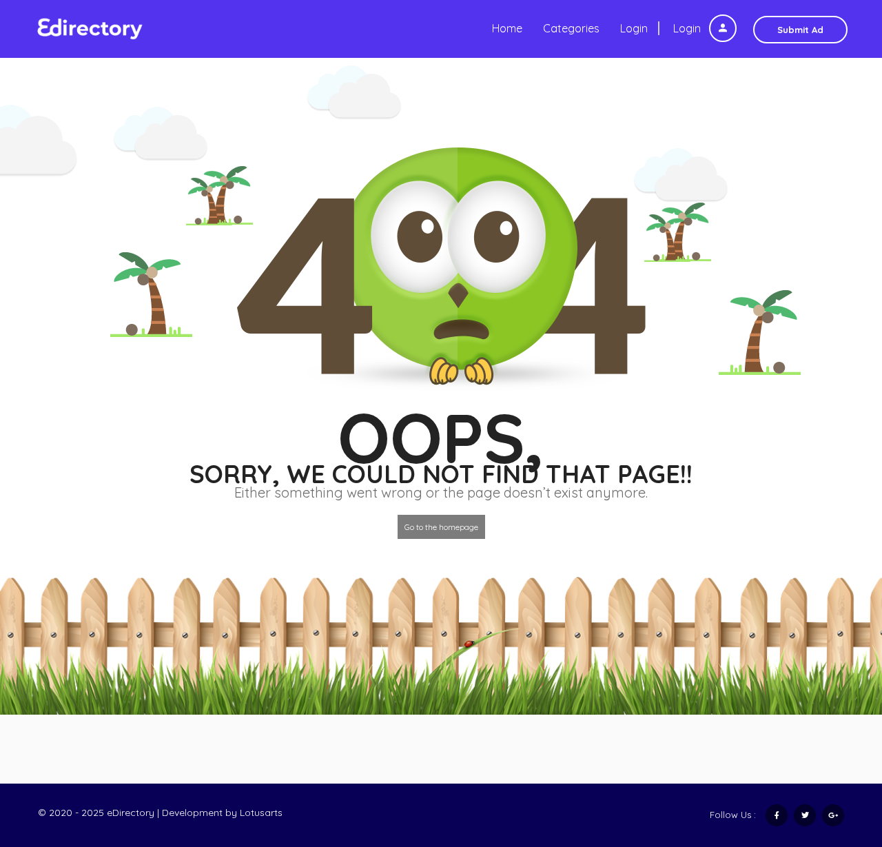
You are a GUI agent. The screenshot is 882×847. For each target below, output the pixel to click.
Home (507, 28)
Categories (571, 28)
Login (688, 28)
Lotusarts (261, 812)
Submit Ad (800, 29)
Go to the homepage (441, 527)
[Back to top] (837, 761)
